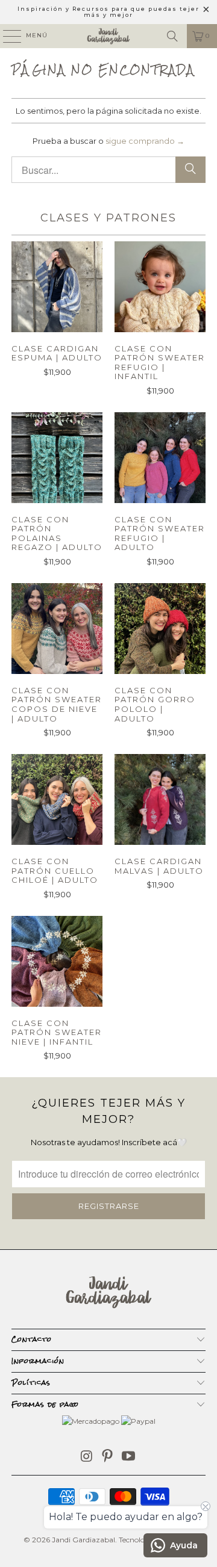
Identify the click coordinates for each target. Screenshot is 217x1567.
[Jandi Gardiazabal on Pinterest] (108, 1457)
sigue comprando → (144, 141)
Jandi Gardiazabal (83, 1539)
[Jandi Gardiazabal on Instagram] (87, 1457)
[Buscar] (172, 36)
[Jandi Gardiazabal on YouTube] (129, 1457)
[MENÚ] (6, 36)
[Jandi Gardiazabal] (108, 36)
